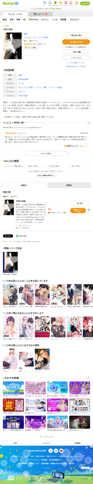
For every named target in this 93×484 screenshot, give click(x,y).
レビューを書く (32, 47)
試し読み (80, 203)
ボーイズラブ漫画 (40, 37)
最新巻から (14, 196)
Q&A (32, 456)
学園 (45, 87)
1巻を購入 (76, 42)
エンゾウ (38, 371)
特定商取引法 (23, 463)
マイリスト (77, 57)
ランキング (46, 443)
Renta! (5, 241)
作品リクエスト (52, 456)
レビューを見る (46, 153)
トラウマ (51, 87)
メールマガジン (76, 456)
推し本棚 (77, 52)
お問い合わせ (40, 456)
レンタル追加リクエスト (76, 62)
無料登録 (86, 3)
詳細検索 (77, 443)
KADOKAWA (23, 79)
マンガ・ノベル (15, 14)
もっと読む (38, 222)
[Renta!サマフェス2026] (16, 3)
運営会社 (71, 463)
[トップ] (8, 3)
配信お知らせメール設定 (76, 66)
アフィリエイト (34, 460)
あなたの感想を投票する (46, 175)
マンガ (21, 83)
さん (22, 133)
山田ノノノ (22, 371)
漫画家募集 (45, 463)
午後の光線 (22, 95)
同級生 (59, 87)
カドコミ (22, 91)
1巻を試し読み (76, 35)
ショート (41, 14)
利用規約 (44, 460)
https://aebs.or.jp (20, 480)
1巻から (5, 196)
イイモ (5, 371)
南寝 (25, 33)
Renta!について (17, 456)
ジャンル (73, 19)
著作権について (34, 463)
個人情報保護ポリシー (56, 460)
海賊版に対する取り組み (59, 463)
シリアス (38, 87)
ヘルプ (26, 456)
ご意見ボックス (64, 456)
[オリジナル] (33, 19)
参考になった (72, 146)
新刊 (15, 443)
